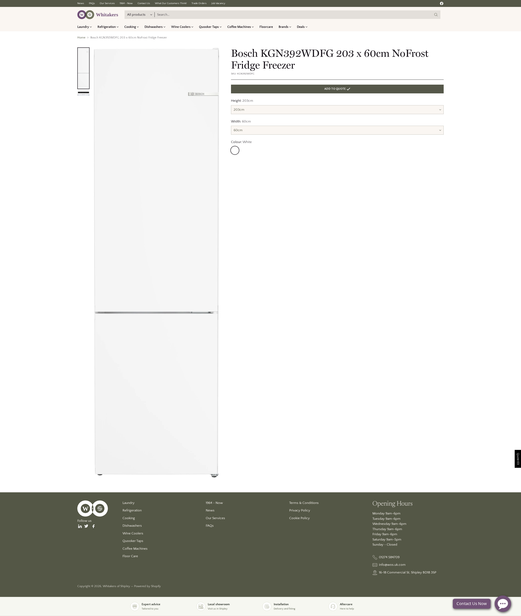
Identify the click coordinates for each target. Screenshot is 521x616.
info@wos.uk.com (392, 565)
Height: (242, 101)
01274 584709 (389, 557)
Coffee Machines (135, 548)
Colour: (241, 142)
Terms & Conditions (304, 503)
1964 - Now (214, 503)
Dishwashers (132, 526)
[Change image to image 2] (83, 93)
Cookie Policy (299, 518)
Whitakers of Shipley (116, 586)
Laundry (129, 503)
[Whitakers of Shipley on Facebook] (442, 4)
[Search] (435, 14)
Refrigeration (132, 510)
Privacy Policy (299, 510)
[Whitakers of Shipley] (97, 14)
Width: (241, 121)
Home (81, 37)
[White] (235, 150)
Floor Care (130, 556)
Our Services (215, 518)
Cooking (129, 518)
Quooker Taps (133, 541)
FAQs (210, 526)
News (210, 510)
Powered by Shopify (147, 586)
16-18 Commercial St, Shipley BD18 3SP (407, 572)
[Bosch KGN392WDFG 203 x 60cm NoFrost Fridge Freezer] (156, 262)
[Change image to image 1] (83, 68)
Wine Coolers (133, 533)
